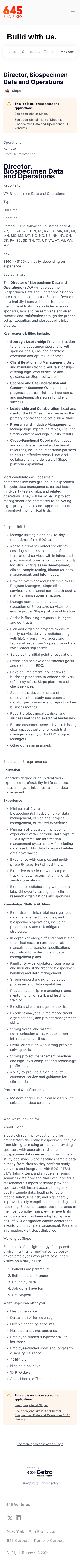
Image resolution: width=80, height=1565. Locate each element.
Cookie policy (50, 1483)
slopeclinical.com (45, 1230)
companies (31, 51)
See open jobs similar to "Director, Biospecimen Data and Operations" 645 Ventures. (42, 124)
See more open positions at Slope (40, 1444)
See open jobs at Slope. (31, 113)
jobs (12, 51)
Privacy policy (30, 1483)
